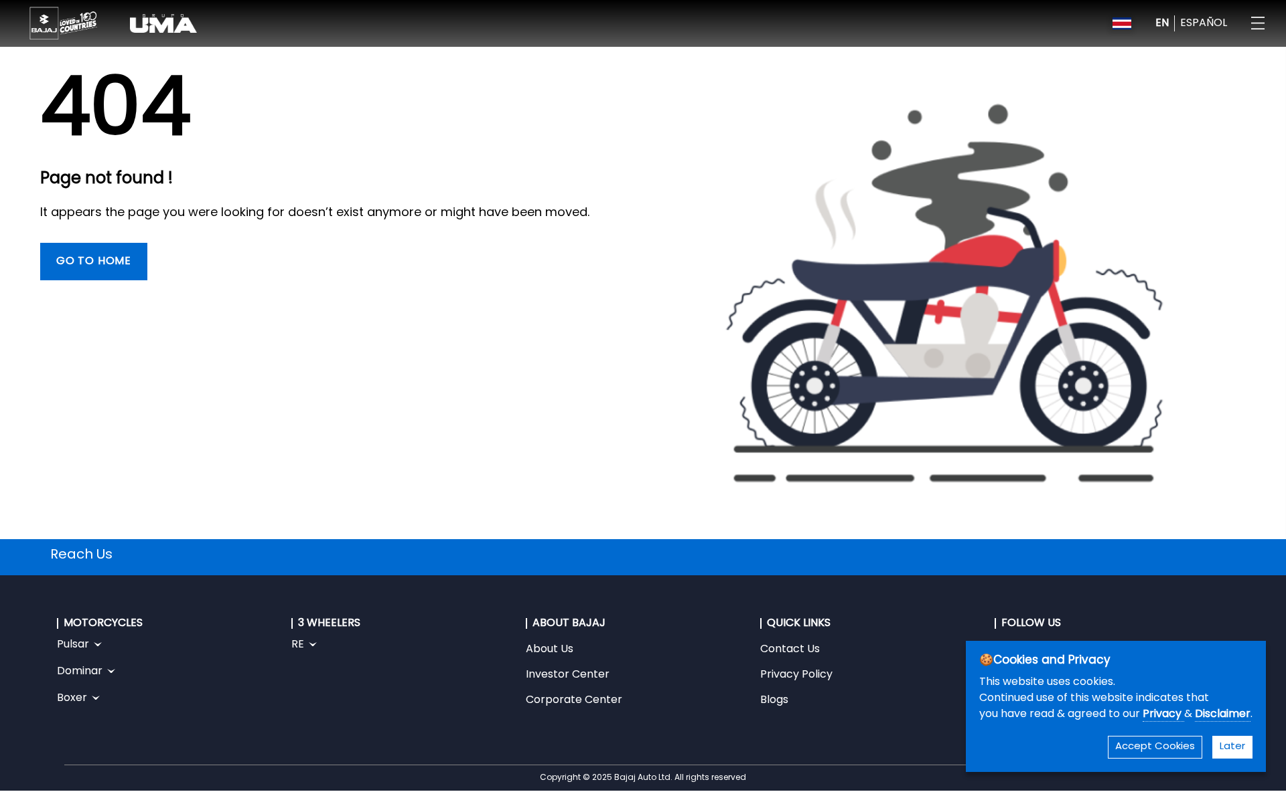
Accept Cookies (1155, 747)
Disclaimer (1223, 714)
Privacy (1163, 714)
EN (1162, 23)
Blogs (774, 700)
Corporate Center (574, 700)
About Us (549, 649)
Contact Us (790, 649)
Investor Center (568, 675)
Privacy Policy (796, 675)
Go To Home (93, 261)
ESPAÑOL (1203, 23)
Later (1232, 747)
